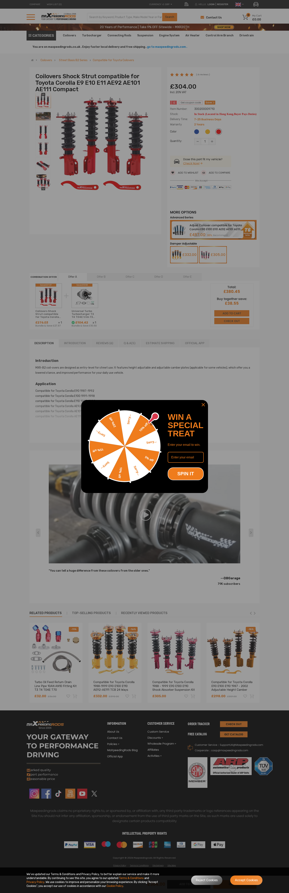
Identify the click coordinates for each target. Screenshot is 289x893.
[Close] (203, 404)
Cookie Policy (115, 886)
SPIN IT (185, 473)
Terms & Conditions (131, 878)
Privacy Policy (35, 882)
